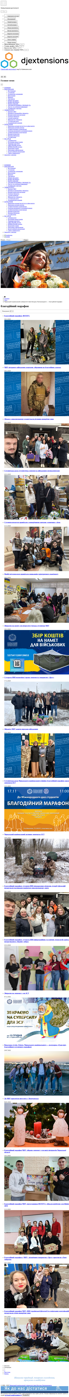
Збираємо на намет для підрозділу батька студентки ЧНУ (26, 626)
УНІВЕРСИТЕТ (9, 110)
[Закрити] (5, 12)
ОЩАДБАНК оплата (14, 145)
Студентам (11, 92)
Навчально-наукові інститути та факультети (21, 126)
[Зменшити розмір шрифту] (20, 46)
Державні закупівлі (14, 143)
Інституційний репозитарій (16, 151)
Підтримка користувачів (15, 142)
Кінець (6, 1374)
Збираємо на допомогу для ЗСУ (16, 993)
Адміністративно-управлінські (17, 129)
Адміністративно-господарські (17, 132)
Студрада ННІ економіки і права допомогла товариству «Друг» (29, 677)
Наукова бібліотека (13, 135)
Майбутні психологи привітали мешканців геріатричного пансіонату (31, 574)
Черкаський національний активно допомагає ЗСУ (24, 834)
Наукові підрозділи (13, 134)
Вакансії (10, 97)
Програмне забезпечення (15, 150)
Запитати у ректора (10, 155)
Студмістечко (12, 137)
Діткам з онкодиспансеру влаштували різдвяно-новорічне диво (29, 419)
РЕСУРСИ (7, 139)
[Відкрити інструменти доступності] (3, 3)
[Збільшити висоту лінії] (20, 48)
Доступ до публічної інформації (17, 107)
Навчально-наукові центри (16, 127)
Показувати (6, 311)
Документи (11, 99)
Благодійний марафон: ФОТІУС (17, 316)
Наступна (7, 1372)
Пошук (26, 240)
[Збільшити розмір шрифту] (23, 46)
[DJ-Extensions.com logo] (34, 68)
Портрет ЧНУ (12, 111)
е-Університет (12, 140)
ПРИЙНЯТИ (26, 1395)
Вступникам (12, 91)
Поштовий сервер (13, 148)
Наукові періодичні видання (16, 115)
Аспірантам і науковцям (15, 94)
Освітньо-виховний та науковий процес (20, 131)
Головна (6, 298)
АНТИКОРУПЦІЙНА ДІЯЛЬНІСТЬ (19, 105)
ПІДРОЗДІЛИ (8, 124)
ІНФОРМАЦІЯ (9, 89)
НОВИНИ (7, 87)
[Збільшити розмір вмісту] (23, 44)
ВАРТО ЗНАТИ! (13, 103)
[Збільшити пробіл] (27, 50)
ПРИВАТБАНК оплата (15, 147)
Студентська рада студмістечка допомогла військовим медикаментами (32, 471)
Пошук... (3, 240)
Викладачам (11, 95)
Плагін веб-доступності (8, 69)
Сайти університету (14, 153)
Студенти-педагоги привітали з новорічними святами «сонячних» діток (32, 522)
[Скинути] (2, 11)
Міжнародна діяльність (15, 119)
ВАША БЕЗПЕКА (13, 102)
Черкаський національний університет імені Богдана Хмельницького (30, 1385)
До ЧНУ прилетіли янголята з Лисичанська (21, 1098)
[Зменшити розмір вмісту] (20, 44)
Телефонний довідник (14, 108)
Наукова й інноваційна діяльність (18, 113)
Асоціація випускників (15, 123)
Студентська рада (13, 121)
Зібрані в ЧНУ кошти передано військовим (21, 729)
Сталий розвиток (13, 118)
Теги (5, 300)
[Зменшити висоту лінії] (17, 48)
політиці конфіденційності (13, 1395)
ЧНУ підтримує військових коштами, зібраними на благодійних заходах (32, 367)
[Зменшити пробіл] (25, 50)
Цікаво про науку (13, 100)
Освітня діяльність (13, 116)
